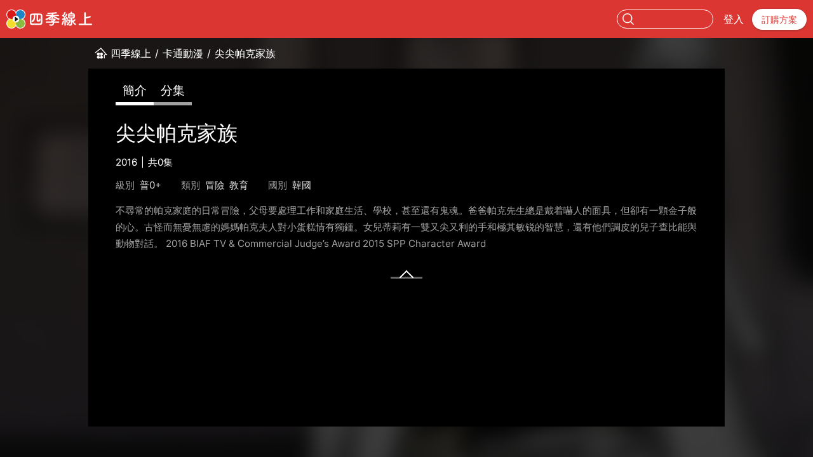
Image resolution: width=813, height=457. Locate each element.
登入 (733, 19)
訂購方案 (779, 19)
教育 (238, 185)
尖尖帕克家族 (245, 53)
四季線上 (131, 53)
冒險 (214, 185)
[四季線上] (49, 19)
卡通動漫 (183, 53)
